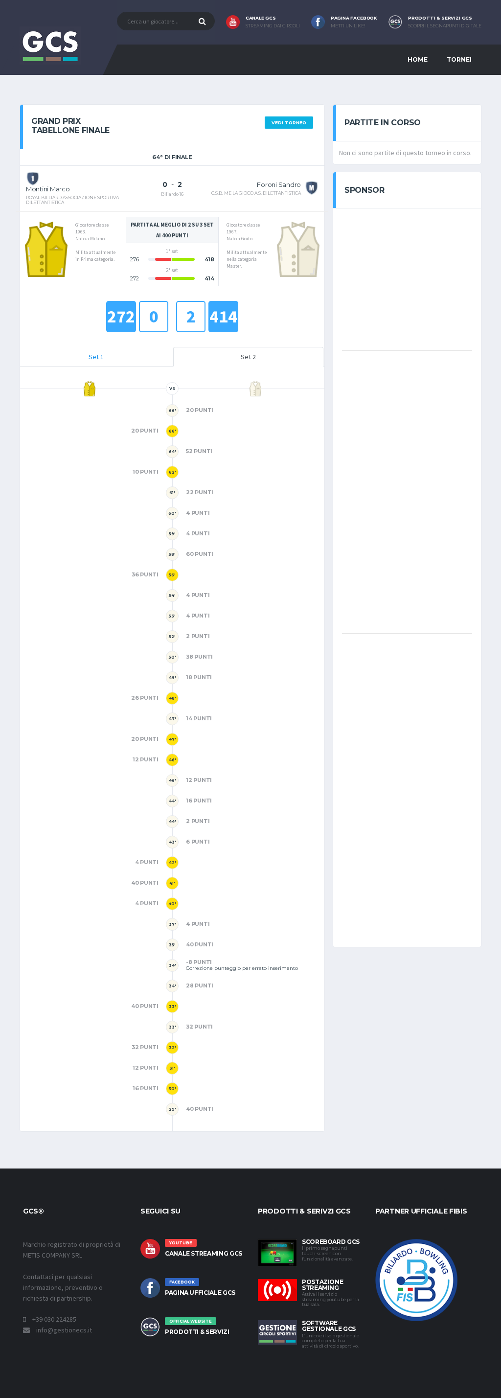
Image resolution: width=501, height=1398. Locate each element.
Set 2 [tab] (248, 356)
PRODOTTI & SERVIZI (197, 1331)
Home (418, 59)
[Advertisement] (415, 278)
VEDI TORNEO (289, 122)
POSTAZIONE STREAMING (322, 1284)
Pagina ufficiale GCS (200, 1292)
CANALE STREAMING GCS (203, 1253)
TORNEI (459, 59)
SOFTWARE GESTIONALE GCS (329, 1325)
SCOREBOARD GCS (331, 1241)
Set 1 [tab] (96, 356)
